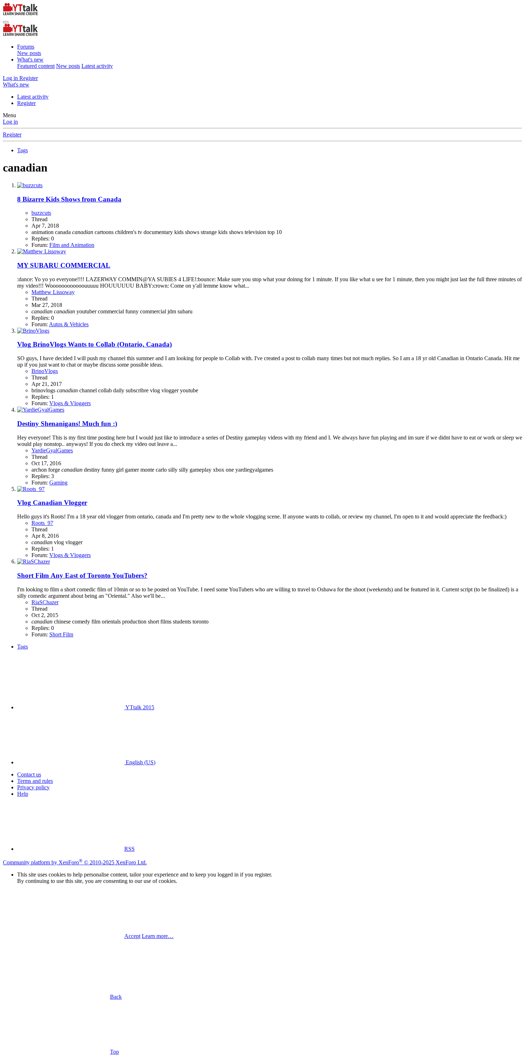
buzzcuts (41, 213)
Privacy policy (33, 787)
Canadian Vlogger (52, 502)
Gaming (58, 483)
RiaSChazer (45, 602)
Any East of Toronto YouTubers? (82, 575)
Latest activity (97, 66)
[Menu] (6, 22)
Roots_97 (42, 523)
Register (26, 103)
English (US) (139, 762)
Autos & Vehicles (69, 324)
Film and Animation (71, 245)
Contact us (29, 774)
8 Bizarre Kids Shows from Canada (69, 199)
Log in (10, 122)
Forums (25, 47)
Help (22, 794)
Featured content (36, 66)
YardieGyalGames (52, 450)
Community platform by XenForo (75, 862)
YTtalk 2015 (139, 707)
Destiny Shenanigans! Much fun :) (67, 423)
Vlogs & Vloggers (70, 403)
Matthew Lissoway (53, 292)
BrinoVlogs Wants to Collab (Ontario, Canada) (94, 344)
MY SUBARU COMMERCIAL (63, 265)
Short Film (61, 634)
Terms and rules (35, 781)
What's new (30, 59)
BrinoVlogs (44, 371)
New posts (29, 53)
